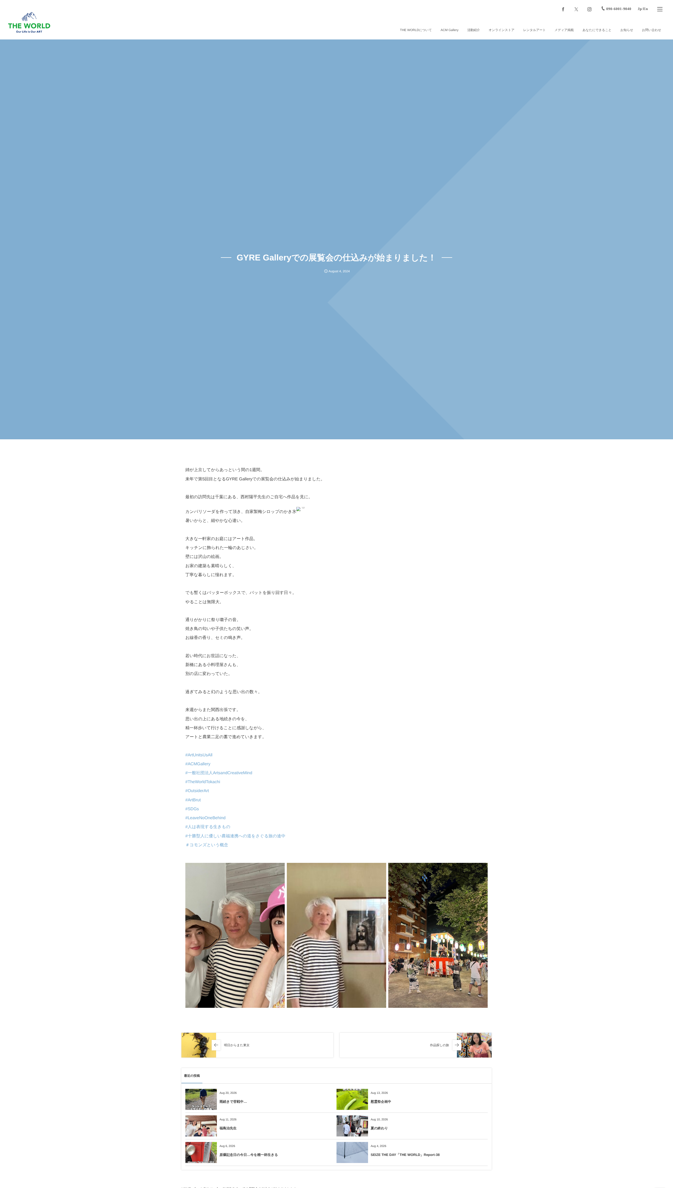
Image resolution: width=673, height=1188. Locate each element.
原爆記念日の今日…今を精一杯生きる (249, 1155)
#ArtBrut (193, 800)
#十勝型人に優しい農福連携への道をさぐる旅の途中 (235, 836)
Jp (640, 9)
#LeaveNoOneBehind (205, 818)
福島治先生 (228, 1128)
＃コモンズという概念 (206, 845)
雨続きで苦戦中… (233, 1102)
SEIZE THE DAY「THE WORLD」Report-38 (405, 1155)
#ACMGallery (197, 764)
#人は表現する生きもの (207, 827)
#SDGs (192, 809)
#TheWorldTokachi (202, 782)
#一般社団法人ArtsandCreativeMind (218, 773)
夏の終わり (379, 1128)
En (645, 9)
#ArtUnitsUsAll (198, 755)
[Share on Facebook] (563, 9)
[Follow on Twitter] (576, 9)
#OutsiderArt (197, 791)
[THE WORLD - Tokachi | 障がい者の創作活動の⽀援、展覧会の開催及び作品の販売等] (29, 22)
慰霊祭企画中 (381, 1102)
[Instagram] (589, 9)
